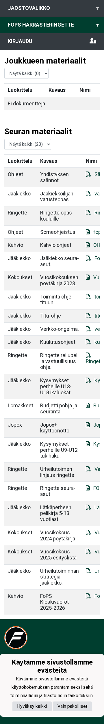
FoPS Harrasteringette (53, 25)
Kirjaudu (20, 41)
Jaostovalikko (53, 8)
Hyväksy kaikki (32, 706)
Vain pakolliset (72, 706)
